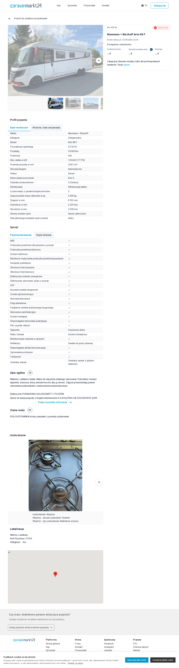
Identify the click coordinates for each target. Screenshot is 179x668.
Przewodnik (81, 650)
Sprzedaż (50, 650)
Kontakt (78, 647)
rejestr (126, 65)
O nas (78, 643)
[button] (144, 6)
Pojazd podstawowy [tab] (21, 235)
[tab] (19, 127)
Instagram (109, 647)
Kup (48, 647)
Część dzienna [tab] (43, 235)
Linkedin (108, 650)
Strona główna (53, 643)
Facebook (109, 643)
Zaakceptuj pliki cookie (136, 660)
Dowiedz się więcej (75, 663)
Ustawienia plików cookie (163, 660)
